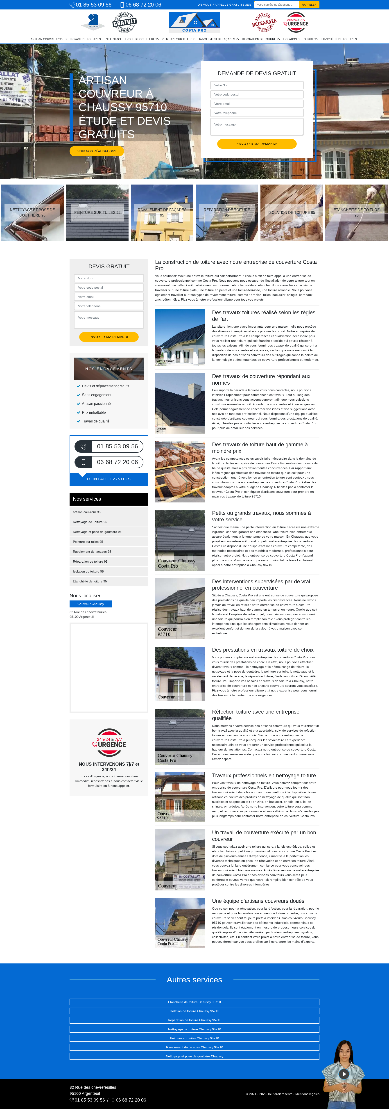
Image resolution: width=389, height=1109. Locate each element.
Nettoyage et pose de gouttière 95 (132, 39)
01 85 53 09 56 (93, 5)
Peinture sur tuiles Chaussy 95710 (194, 1038)
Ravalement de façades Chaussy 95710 (194, 1047)
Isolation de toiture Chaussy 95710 (194, 1011)
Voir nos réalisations (96, 151)
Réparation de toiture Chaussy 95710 (194, 1020)
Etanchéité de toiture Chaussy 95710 (194, 1002)
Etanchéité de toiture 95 (339, 39)
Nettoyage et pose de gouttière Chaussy (194, 1056)
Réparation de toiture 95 (261, 39)
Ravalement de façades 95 (219, 39)
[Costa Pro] (194, 22)
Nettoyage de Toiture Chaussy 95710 (194, 1029)
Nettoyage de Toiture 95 (84, 39)
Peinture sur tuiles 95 (179, 39)
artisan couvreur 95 (47, 39)
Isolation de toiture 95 (300, 39)
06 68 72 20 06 (143, 5)
